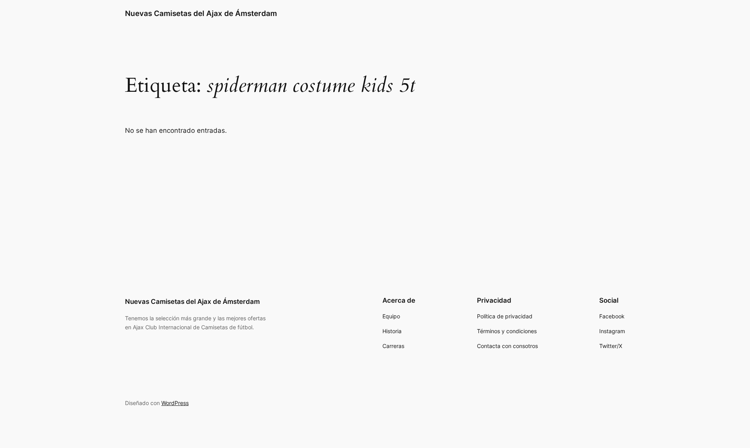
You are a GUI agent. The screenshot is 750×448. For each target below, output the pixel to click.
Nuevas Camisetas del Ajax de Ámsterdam (201, 13)
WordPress (175, 403)
